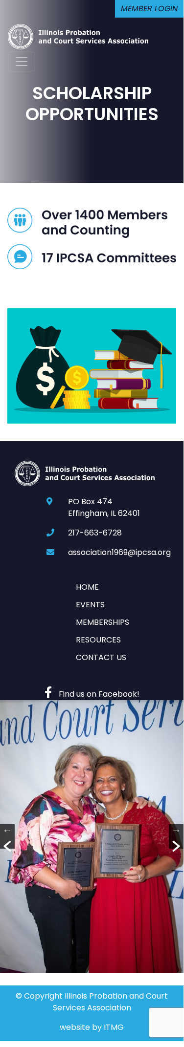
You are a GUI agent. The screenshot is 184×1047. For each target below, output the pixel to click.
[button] (7, 836)
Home (87, 587)
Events (90, 604)
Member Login (149, 8)
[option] (92, 836)
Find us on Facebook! (98, 694)
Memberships (102, 622)
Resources (98, 639)
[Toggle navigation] (21, 61)
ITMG (114, 1027)
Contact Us (101, 657)
